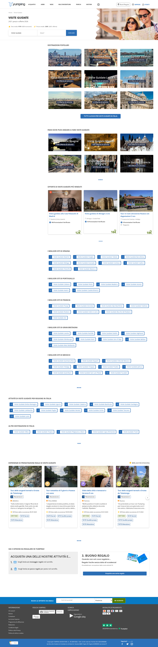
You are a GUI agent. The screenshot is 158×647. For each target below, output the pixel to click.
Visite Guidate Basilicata (103, 404)
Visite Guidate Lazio (22, 416)
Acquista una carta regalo (114, 573)
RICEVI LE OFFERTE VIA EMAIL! (42, 601)
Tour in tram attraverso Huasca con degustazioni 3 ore (134, 215)
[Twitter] (127, 645)
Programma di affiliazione (16, 622)
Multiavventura (64, 4)
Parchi (78, 4)
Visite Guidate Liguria (53, 404)
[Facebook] (122, 645)
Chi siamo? (11, 611)
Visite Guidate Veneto (72, 410)
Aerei (43, 4)
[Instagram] (132, 645)
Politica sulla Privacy (14, 630)
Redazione (11, 625)
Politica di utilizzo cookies (16, 633)
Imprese (137, 4)
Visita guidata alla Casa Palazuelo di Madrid (63, 215)
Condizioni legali (13, 627)
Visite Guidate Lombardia (23, 410)
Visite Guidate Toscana (121, 410)
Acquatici (31, 4)
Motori (89, 4)
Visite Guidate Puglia (48, 410)
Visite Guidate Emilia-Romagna (25, 404)
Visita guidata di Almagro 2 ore (97, 214)
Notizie (10, 614)
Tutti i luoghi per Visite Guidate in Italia (100, 116)
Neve (51, 4)
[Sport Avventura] (17, 4)
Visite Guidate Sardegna (129, 404)
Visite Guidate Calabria (77, 404)
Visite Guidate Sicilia (96, 410)
